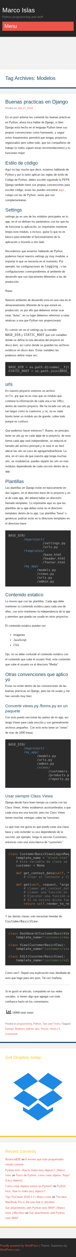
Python (37, 1024)
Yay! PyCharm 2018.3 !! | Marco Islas (28, 1197)
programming (24, 1024)
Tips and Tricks (51, 1024)
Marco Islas (18, 10)
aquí (61, 190)
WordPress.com (10, 1249)
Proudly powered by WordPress (19, 1245)
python (30, 1029)
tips (37, 1029)
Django (9, 1029)
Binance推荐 (13, 1159)
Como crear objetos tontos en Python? (28, 1186)
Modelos (20, 1029)
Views (53, 1029)
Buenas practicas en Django (36, 102)
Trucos (44, 1029)
